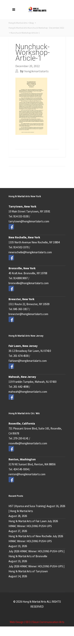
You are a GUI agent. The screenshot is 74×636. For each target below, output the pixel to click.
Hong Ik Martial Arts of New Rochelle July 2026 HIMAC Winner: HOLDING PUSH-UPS (36, 538)
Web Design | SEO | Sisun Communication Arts (37, 622)
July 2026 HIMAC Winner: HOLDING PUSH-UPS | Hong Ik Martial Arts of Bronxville (36, 553)
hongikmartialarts (36, 71)
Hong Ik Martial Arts (18, 22)
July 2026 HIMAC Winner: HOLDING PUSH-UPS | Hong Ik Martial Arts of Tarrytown (36, 568)
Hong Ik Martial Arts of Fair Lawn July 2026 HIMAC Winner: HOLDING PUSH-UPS (33, 523)
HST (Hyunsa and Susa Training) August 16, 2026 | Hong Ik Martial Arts (37, 508)
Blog (31, 22)
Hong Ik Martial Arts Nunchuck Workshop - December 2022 (36, 27)
